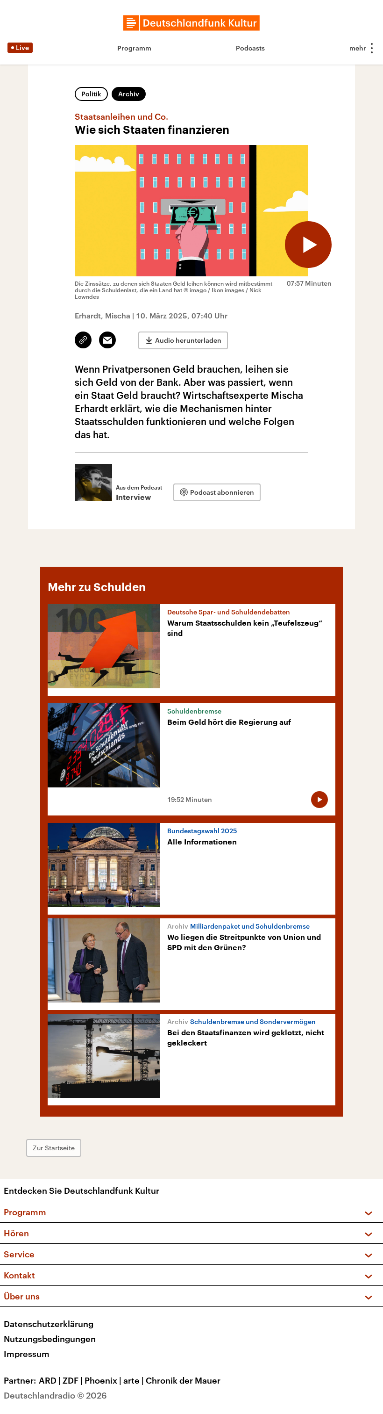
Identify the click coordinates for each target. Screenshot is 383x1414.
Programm (134, 48)
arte (133, 1380)
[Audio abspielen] (308, 244)
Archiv (128, 94)
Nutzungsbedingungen (50, 1339)
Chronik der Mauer (183, 1380)
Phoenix (103, 1380)
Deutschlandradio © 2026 (55, 1395)
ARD (50, 1380)
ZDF (73, 1380)
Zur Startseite (54, 1148)
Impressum (27, 1354)
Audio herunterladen (188, 340)
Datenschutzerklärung (48, 1324)
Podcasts (250, 48)
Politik (91, 94)
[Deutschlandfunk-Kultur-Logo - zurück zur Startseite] (191, 23)
